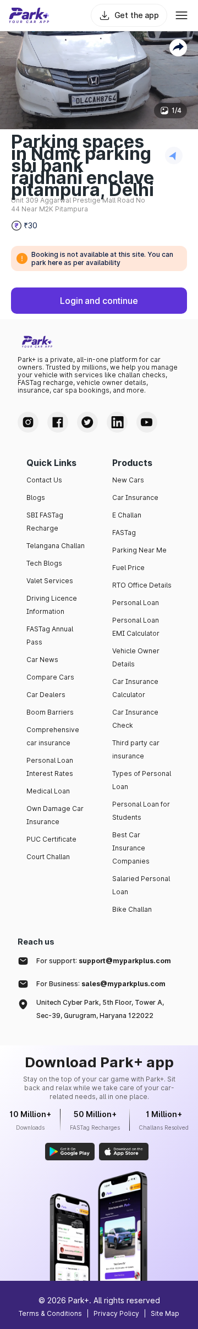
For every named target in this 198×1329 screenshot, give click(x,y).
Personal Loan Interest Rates (49, 767)
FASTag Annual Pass (49, 635)
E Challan (126, 515)
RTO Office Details (142, 585)
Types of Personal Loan (141, 780)
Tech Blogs (44, 563)
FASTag (124, 532)
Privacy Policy (116, 1313)
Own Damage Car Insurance (55, 815)
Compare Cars (50, 677)
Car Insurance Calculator (135, 688)
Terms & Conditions (50, 1313)
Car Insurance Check (135, 718)
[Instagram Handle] (28, 422)
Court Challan (48, 857)
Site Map (165, 1313)
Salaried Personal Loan (141, 885)
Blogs (35, 497)
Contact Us (44, 480)
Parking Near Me (139, 550)
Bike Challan (132, 909)
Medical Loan (48, 791)
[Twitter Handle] (87, 422)
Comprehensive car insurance (52, 736)
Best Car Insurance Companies (131, 848)
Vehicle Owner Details (136, 657)
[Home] (29, 15)
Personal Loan (135, 603)
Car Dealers (45, 695)
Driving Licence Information (51, 604)
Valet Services (49, 581)
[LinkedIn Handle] (117, 422)
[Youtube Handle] (146, 422)
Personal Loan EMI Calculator (136, 626)
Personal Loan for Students (141, 810)
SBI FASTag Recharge (44, 521)
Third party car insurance (136, 749)
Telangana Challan (55, 546)
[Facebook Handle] (57, 422)
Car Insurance (135, 497)
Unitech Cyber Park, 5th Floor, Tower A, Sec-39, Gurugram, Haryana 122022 (100, 1009)
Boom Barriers (50, 712)
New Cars (128, 480)
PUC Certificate (51, 839)
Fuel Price (128, 567)
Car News (42, 659)
